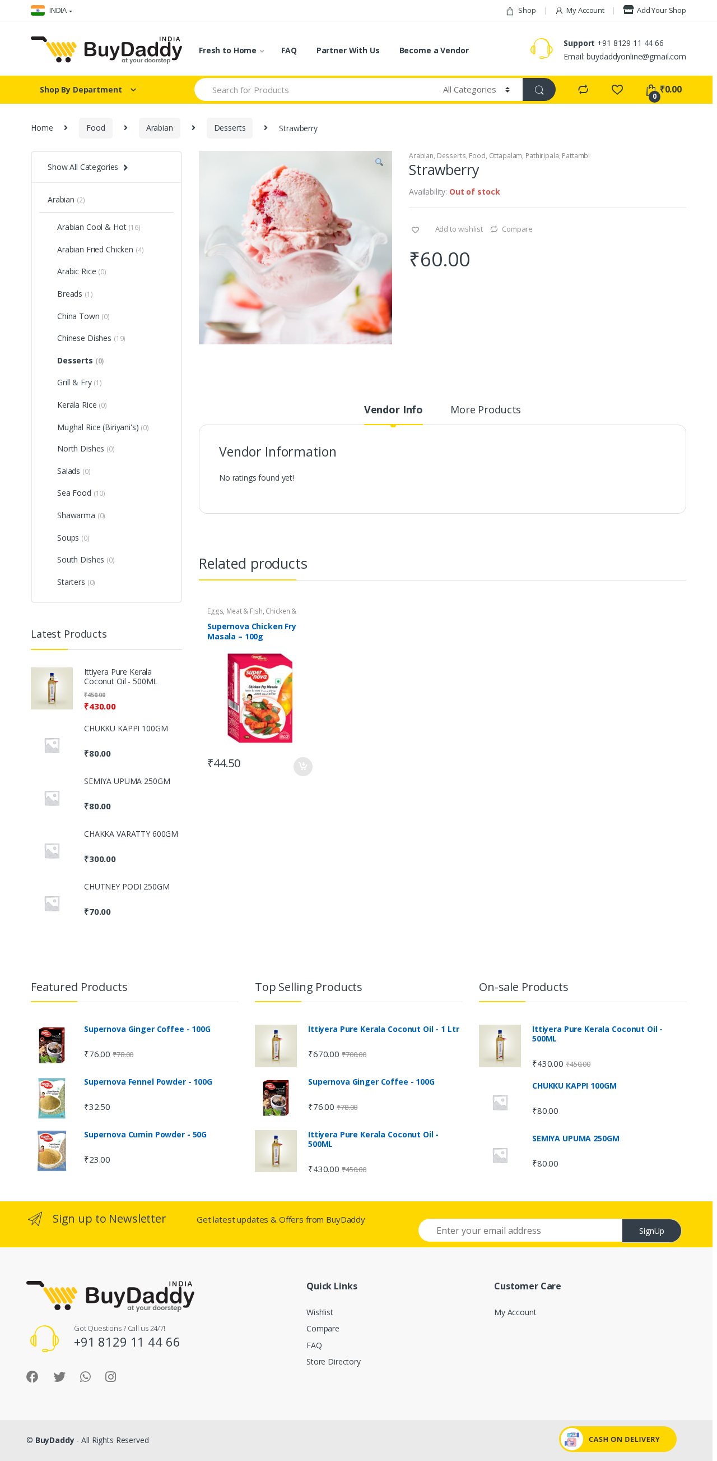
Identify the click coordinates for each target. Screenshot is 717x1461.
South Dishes (86, 559)
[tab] (393, 414)
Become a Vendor (434, 50)
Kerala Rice (82, 404)
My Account (585, 10)
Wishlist (319, 1312)
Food (95, 127)
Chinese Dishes (91, 338)
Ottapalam (506, 155)
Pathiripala (541, 155)
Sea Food (81, 492)
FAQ (289, 50)
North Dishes (86, 448)
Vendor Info (393, 410)
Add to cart (302, 766)
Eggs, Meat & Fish (235, 611)
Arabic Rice (81, 271)
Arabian (159, 127)
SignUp (651, 1230)
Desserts (230, 127)
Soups (73, 537)
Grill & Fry (79, 382)
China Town (83, 316)
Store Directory (333, 1361)
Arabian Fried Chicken (100, 249)
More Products (485, 410)
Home (42, 127)
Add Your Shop (661, 10)
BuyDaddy (55, 1440)
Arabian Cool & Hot (99, 227)
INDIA (57, 10)
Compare (517, 229)
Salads (74, 471)
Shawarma (81, 515)
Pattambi (576, 155)
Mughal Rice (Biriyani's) (98, 427)
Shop (527, 10)
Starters (76, 582)
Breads (75, 293)
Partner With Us (348, 50)
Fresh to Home (228, 50)
